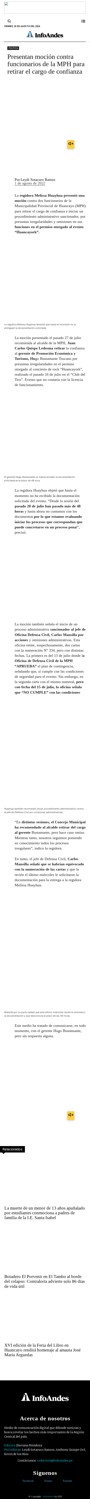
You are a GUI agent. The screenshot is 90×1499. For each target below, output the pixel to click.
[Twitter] (41, 1481)
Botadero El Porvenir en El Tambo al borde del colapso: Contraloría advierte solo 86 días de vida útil (44, 1281)
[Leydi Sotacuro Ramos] (8, 181)
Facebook (28, 1480)
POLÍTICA (13, 48)
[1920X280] (45, 12)
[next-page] (13, 1366)
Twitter (48, 1480)
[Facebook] (19, 1481)
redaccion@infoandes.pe (55, 1460)
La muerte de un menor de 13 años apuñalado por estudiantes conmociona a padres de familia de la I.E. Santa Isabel (44, 1213)
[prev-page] (4, 1366)
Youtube (67, 1480)
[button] (9, 21)
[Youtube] (59, 1481)
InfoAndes (48, 1496)
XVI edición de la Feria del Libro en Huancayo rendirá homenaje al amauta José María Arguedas (42, 1350)
